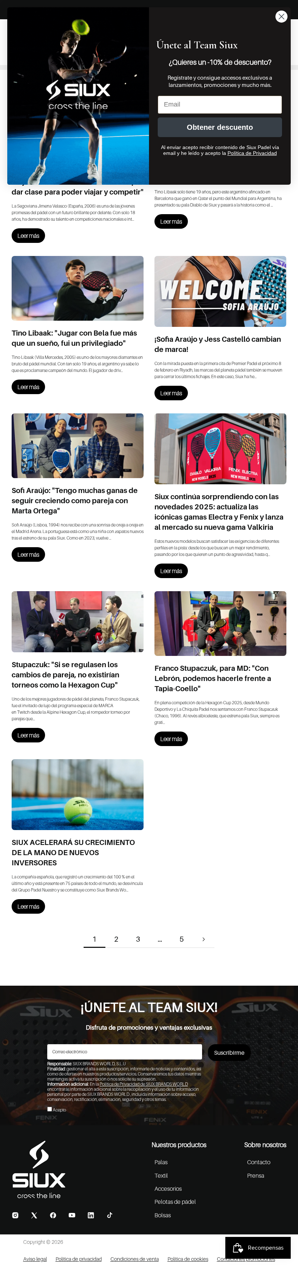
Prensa (255, 1175)
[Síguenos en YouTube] (72, 1215)
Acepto (59, 1110)
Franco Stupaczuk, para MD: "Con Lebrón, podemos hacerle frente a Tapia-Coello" (212, 678)
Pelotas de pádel (175, 1201)
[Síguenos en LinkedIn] (90, 1215)
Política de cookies (188, 1259)
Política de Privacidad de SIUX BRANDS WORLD (144, 1084)
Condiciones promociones (246, 1259)
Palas (161, 1162)
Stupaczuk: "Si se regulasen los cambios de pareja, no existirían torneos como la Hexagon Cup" (65, 674)
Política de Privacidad (252, 153)
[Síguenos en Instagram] (15, 1215)
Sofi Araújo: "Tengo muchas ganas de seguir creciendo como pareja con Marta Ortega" (75, 500)
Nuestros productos (179, 1145)
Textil (161, 1175)
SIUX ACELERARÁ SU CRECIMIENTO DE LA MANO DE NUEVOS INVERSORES (73, 852)
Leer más (28, 235)
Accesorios (168, 1188)
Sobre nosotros (265, 1145)
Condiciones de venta (134, 1259)
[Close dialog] (281, 16)
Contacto (258, 1162)
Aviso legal (35, 1259)
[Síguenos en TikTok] (109, 1215)
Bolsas (162, 1215)
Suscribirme (229, 1052)
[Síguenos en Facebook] (53, 1215)
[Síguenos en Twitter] (34, 1215)
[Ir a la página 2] (203, 939)
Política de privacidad (79, 1259)
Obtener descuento (220, 127)
